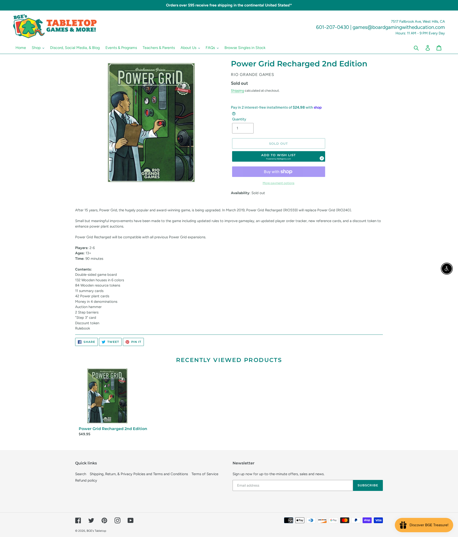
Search (80, 474)
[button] (278, 156)
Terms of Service (205, 474)
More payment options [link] (278, 183)
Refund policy (86, 480)
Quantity (239, 119)
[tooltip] (322, 158)
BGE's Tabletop (96, 530)
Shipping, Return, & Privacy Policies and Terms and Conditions (139, 474)
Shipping (237, 90)
